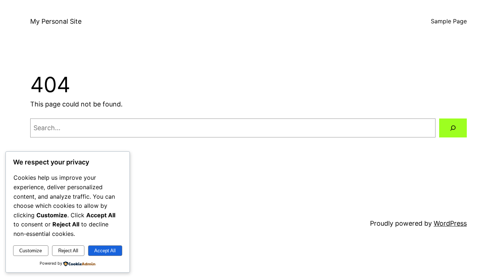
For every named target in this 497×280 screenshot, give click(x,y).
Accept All (105, 250)
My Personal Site (55, 21)
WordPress (450, 223)
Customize (30, 250)
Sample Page (449, 21)
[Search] (453, 127)
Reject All (68, 250)
